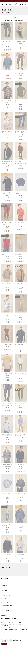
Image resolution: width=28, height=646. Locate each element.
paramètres (3, 641)
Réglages (10, 643)
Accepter (4, 643)
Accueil (3, 12)
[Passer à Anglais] (25, 4)
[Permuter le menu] (10, 4)
